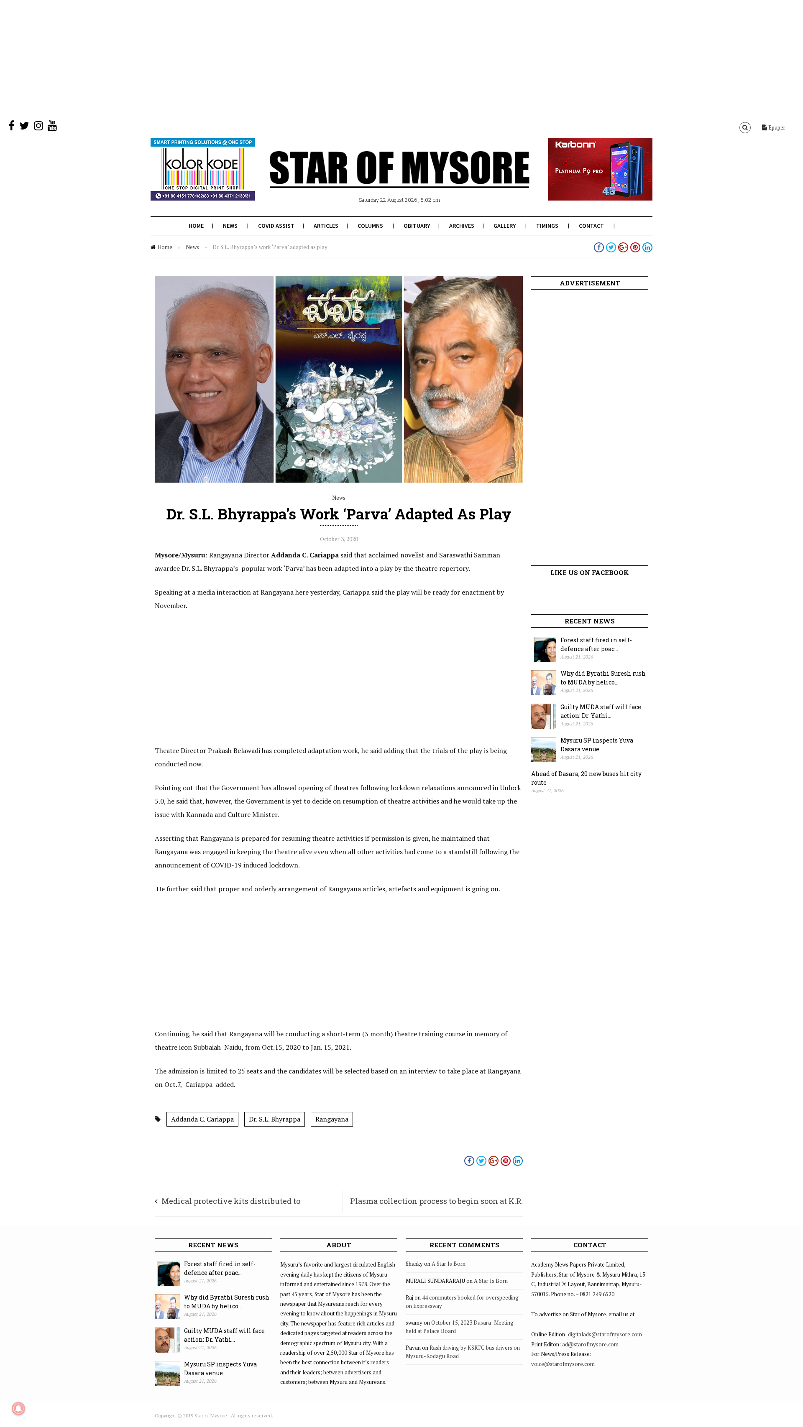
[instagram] (38, 127)
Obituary (417, 225)
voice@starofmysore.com (563, 1364)
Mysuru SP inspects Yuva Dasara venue (596, 744)
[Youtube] (52, 127)
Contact (591, 225)
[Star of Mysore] (380, 179)
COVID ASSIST (276, 225)
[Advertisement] (251, 58)
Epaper (776, 127)
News (230, 225)
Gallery (505, 225)
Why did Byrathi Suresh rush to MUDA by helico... (603, 677)
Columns (370, 225)
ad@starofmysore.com (590, 1344)
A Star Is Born (448, 1263)
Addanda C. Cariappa (202, 1119)
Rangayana (331, 1119)
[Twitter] (24, 127)
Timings (547, 225)
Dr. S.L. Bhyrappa (274, 1119)
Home (196, 225)
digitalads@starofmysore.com (605, 1334)
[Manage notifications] (18, 1408)
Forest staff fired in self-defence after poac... (596, 644)
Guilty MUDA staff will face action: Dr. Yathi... (600, 711)
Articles (326, 225)
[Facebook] (11, 127)
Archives (461, 225)
